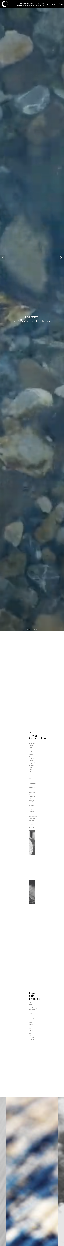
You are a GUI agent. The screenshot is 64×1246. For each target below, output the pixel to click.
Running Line (30, 3)
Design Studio (40, 3)
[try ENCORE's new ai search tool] (57, 4)
